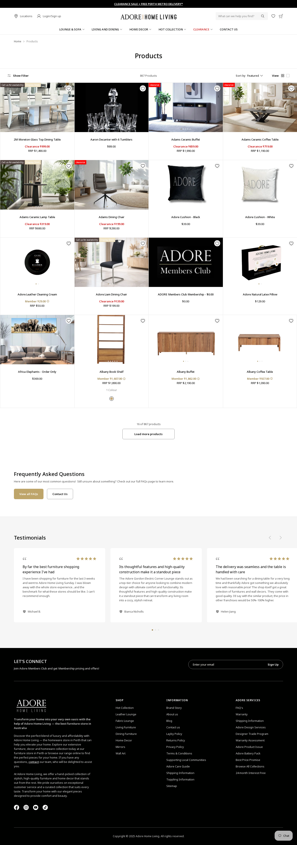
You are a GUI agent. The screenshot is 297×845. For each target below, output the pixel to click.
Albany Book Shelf (111, 372)
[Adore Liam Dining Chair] (112, 262)
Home (17, 41)
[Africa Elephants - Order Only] (37, 339)
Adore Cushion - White (260, 217)
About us (172, 714)
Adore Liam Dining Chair (111, 294)
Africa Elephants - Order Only (37, 372)
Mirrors (120, 747)
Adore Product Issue (249, 747)
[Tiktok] (45, 807)
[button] (152, 630)
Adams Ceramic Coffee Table (260, 139)
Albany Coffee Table (260, 372)
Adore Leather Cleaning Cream (37, 294)
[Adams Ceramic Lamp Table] (37, 184)
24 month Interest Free (251, 773)
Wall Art (120, 753)
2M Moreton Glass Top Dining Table (37, 139)
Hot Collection (125, 708)
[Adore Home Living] (148, 16)
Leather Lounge (126, 714)
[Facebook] (16, 807)
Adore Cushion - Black (185, 217)
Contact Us (60, 494)
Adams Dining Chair (111, 217)
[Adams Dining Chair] (112, 184)
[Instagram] (26, 807)
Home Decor (124, 740)
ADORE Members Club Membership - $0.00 (186, 294)
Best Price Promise (248, 760)
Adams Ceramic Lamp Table (37, 217)
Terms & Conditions (179, 753)
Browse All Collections (250, 766)
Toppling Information (180, 779)
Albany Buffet (186, 372)
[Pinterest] (35, 807)
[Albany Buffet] (186, 339)
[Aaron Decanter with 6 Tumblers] (112, 107)
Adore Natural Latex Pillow (260, 294)
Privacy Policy (175, 747)
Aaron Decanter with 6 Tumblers (111, 139)
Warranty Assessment (250, 740)
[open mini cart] (281, 16)
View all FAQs (28, 494)
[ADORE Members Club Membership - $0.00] (186, 262)
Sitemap (171, 786)
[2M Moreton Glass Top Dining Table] (37, 107)
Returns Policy (175, 740)
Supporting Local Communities (186, 760)
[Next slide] (280, 537)
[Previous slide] (270, 537)
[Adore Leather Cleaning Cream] (37, 262)
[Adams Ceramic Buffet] (186, 107)
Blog (169, 721)
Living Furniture (126, 727)
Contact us (173, 727)
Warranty (242, 714)
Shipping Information (180, 773)
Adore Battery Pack (248, 753)
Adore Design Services (251, 727)
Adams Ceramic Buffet (185, 139)
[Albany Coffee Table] (260, 339)
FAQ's (239, 708)
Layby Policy (174, 734)
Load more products (148, 434)
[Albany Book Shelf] (112, 339)
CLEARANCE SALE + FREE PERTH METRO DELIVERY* (148, 4)
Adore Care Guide (178, 766)
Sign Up (273, 664)
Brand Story (174, 708)
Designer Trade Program (252, 734)
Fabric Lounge (125, 721)
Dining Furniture (126, 734)
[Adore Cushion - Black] (186, 184)
